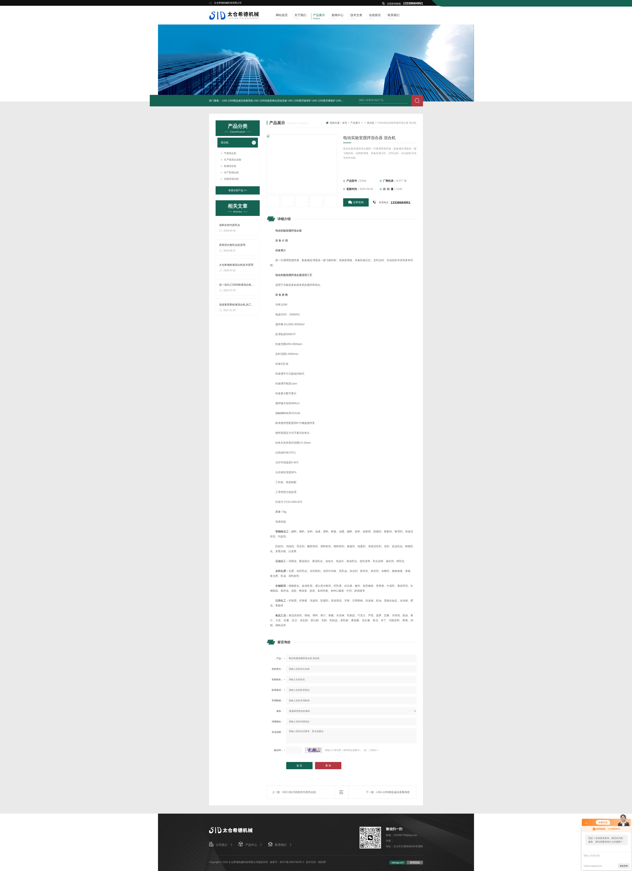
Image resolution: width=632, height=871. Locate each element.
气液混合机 (230, 153)
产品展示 (355, 122)
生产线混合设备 (232, 159)
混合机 (225, 142)
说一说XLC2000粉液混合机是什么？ (240, 284)
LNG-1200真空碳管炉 (299, 100)
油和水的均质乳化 (229, 225)
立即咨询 (358, 202)
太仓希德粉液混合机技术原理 (236, 264)
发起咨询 (624, 866)
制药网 (322, 862)
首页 (344, 122)
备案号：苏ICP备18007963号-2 (287, 862)
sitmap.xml (397, 862)
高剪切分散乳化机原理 (232, 245)
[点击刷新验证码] (313, 750)
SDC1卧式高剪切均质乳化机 (299, 792)
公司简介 (221, 844)
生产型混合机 (231, 172)
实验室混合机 (231, 178)
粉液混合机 (230, 166)
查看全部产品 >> (237, 190)
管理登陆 (415, 862)
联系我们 (281, 844)
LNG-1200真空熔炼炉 (323, 100)
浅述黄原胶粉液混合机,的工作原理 (239, 304)
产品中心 (251, 844)
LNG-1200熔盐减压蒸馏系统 (237, 100)
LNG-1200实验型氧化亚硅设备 (270, 100)
